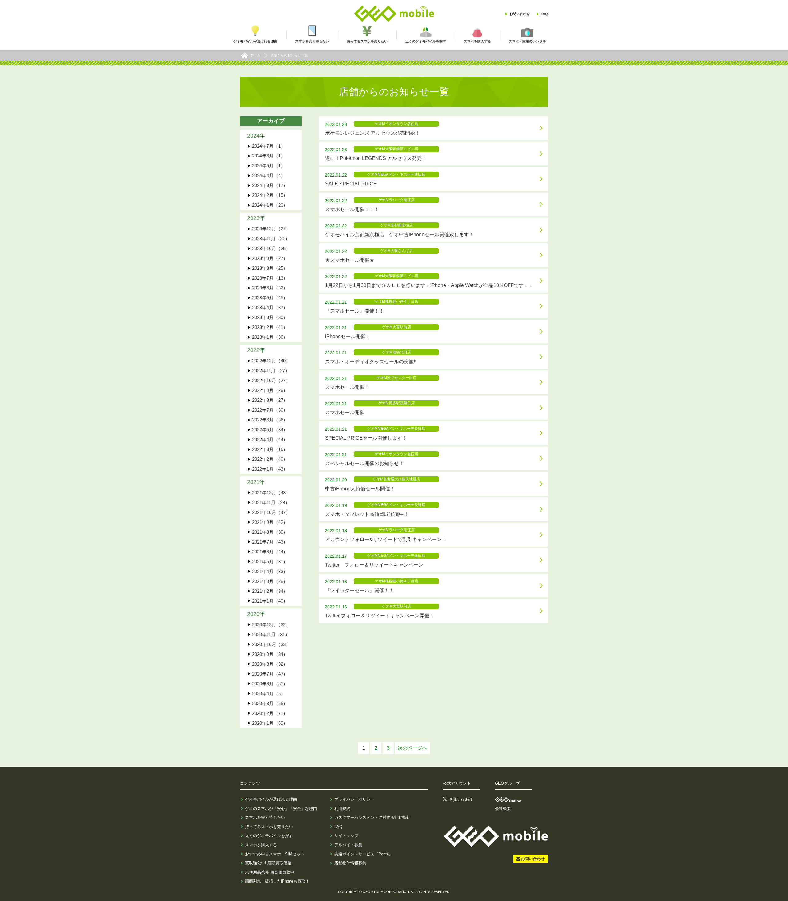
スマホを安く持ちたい (265, 817)
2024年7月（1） (268, 146)
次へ (412, 748)
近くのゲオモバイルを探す (269, 835)
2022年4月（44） (270, 439)
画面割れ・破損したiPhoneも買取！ (277, 881)
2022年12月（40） (271, 360)
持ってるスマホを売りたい (269, 826)
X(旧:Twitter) (461, 799)
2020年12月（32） (271, 624)
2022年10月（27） (271, 380)
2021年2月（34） (270, 591)
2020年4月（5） (268, 693)
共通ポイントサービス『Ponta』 (363, 854)
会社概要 (503, 808)
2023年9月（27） (270, 258)
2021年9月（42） (270, 522)
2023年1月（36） (270, 337)
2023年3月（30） (270, 317)
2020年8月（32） (270, 664)
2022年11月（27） (271, 370)
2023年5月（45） (270, 297)
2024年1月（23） (270, 205)
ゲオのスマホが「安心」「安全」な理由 (281, 808)
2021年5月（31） (270, 561)
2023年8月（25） (270, 268)
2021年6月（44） (270, 551)
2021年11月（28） (271, 502)
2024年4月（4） (268, 175)
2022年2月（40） (270, 459)
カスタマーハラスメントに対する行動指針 (372, 817)
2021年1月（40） (270, 601)
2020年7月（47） (270, 673)
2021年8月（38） (270, 532)
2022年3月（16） (270, 449)
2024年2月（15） (270, 195)
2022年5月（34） (270, 429)
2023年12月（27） (271, 228)
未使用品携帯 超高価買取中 (269, 872)
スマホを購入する (261, 845)
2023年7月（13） (270, 278)
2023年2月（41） (270, 327)
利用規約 (342, 808)
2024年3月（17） (270, 185)
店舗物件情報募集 (350, 863)
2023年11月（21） (271, 238)
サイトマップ (346, 835)
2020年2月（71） (270, 713)
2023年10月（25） (271, 248)
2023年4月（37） (270, 307)
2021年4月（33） (270, 571)
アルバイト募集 (348, 845)
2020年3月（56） (270, 703)
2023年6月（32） (270, 287)
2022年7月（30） (270, 410)
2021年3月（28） (270, 581)
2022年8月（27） (270, 400)
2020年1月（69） (270, 723)
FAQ (544, 14)
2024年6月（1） (268, 155)
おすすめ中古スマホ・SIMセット (274, 854)
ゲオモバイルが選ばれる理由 (271, 799)
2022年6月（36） (270, 419)
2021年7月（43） (270, 541)
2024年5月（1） (268, 165)
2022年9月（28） (270, 390)
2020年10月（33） (271, 644)
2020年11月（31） (271, 634)
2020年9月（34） (270, 654)
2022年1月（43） (270, 469)
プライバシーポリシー (354, 799)
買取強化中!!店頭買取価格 (268, 863)
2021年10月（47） (271, 512)
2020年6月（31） (270, 683)
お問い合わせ (519, 14)
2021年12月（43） (271, 492)
